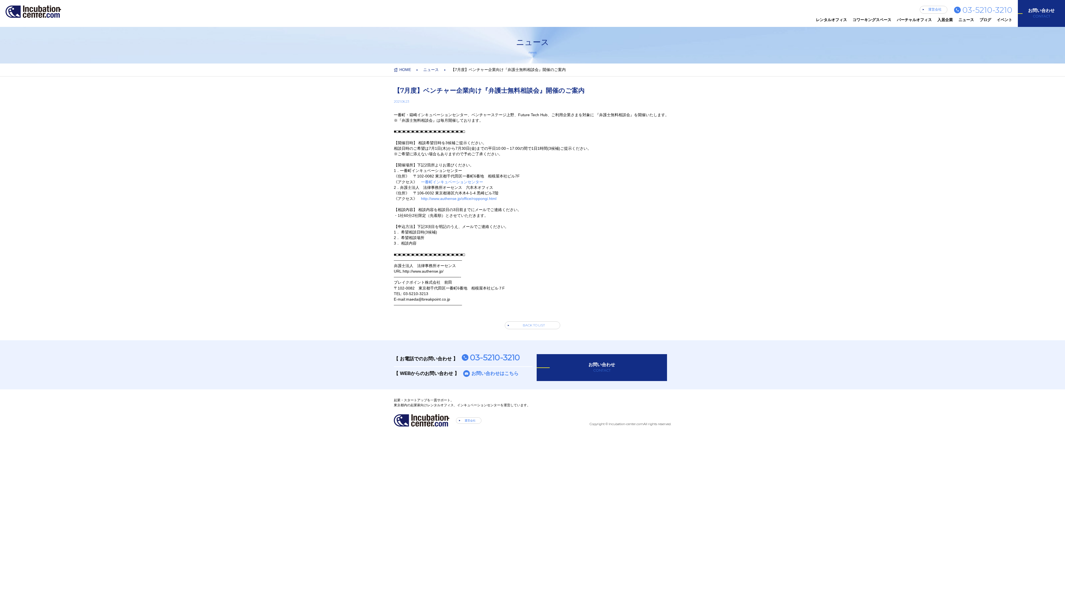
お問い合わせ (1041, 13)
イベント (1004, 19)
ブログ (985, 19)
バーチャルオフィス (914, 19)
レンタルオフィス (831, 19)
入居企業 (945, 19)
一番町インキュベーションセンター (452, 182)
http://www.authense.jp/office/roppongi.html (458, 198)
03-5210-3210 (987, 10)
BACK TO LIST (534, 325)
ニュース (966, 19)
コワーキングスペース (872, 19)
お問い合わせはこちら (495, 373)
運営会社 (935, 9)
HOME (405, 69)
